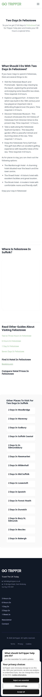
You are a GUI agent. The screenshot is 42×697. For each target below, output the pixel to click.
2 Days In (6, 610)
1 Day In (5, 606)
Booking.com (7, 364)
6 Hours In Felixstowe (11, 341)
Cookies (28, 644)
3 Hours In (6, 598)
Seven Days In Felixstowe (13, 351)
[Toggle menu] (38, 4)
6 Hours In (6, 602)
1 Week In (6, 614)
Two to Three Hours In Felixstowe (16, 335)
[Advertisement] (21, 221)
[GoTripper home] (12, 4)
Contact (5, 624)
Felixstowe (31, 25)
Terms (13, 644)
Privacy (20, 644)
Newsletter (7, 620)
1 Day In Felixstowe (10, 346)
